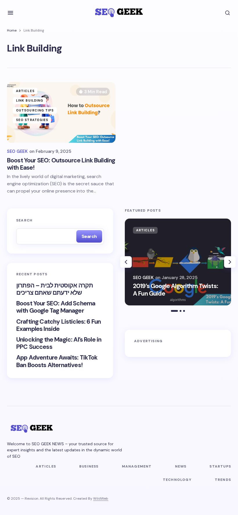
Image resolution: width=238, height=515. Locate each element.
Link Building (29, 100)
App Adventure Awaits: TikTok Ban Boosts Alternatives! (57, 361)
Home (12, 30)
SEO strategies (32, 120)
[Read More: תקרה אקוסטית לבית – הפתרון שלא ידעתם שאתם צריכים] (178, 262)
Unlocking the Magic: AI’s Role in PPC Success (58, 343)
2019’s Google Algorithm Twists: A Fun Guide (175, 290)
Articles (25, 91)
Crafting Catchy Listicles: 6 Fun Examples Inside (58, 325)
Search (24, 220)
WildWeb (100, 498)
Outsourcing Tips (35, 110)
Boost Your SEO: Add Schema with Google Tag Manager (55, 307)
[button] (10, 12)
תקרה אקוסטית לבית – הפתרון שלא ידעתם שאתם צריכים (54, 289)
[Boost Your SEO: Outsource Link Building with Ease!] (61, 112)
